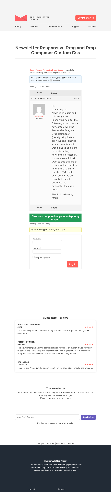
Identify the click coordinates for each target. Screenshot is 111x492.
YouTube (50, 443)
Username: (37, 239)
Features (34, 26)
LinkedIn (70, 443)
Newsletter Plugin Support (53, 70)
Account (92, 26)
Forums (39, 70)
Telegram (41, 443)
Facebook (60, 443)
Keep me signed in (42, 258)
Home (31, 70)
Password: (37, 248)
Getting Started (86, 17)
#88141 (77, 99)
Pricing (18, 26)
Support (75, 26)
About (32, 489)
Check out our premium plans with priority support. (55, 218)
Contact (61, 489)
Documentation (55, 26)
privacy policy (68, 423)
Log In (72, 264)
